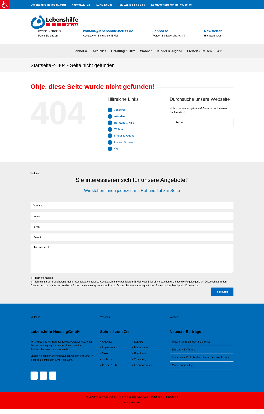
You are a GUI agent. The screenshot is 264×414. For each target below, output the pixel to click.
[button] (227, 51)
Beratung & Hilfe (124, 122)
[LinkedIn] (52, 376)
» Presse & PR (108, 365)
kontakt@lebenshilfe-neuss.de (171, 4)
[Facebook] (34, 376)
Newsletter (213, 31)
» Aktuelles (106, 341)
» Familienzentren (142, 365)
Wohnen (119, 129)
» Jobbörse (106, 359)
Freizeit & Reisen (124, 142)
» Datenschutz (140, 347)
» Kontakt (137, 341)
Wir (116, 148)
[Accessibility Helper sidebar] (4, 4)
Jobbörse (160, 31)
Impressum (172, 396)
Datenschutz (157, 396)
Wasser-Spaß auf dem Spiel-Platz (191, 341)
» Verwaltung (139, 359)
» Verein (104, 353)
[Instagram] (43, 376)
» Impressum (107, 347)
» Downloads (139, 353)
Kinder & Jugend (124, 135)
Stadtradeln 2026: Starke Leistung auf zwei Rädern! (201, 357)
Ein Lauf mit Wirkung (183, 349)
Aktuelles (119, 116)
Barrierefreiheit (132, 402)
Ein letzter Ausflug (182, 365)
